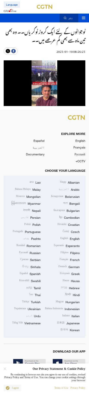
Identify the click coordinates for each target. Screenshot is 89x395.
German (69, 266)
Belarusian (65, 196)
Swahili (30, 280)
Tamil (33, 287)
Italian (71, 315)
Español (38, 140)
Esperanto (67, 245)
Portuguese (27, 231)
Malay (28, 189)
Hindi (72, 294)
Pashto (32, 238)
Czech (71, 231)
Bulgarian (67, 210)
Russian (30, 252)
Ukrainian (27, 308)
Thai (35, 294)
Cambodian (69, 217)
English (80, 140)
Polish (32, 224)
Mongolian (28, 196)
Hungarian (68, 301)
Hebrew (70, 287)
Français (79, 147)
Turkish (31, 301)
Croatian (68, 224)
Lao (35, 182)
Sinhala (31, 266)
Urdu (33, 315)
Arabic (69, 189)
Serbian (30, 259)
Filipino (70, 252)
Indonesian (62, 308)
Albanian (70, 182)
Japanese (68, 322)
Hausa (71, 280)
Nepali (32, 210)
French (70, 259)
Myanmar (26, 203)
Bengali (71, 203)
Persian (31, 217)
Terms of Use (61, 388)
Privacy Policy (77, 388)
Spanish (30, 273)
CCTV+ (80, 161)
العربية (38, 147)
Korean (70, 329)
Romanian (28, 245)
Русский (80, 154)
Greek (70, 273)
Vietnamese (26, 322)
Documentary (35, 154)
